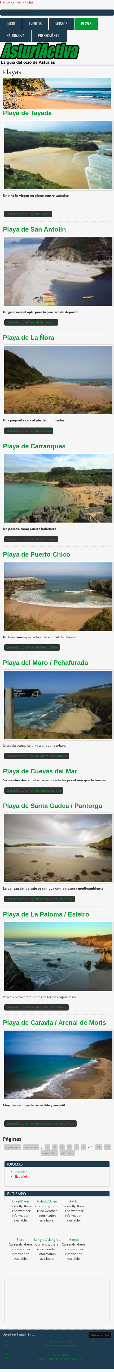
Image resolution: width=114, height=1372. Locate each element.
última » (67, 1153)
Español (21, 1176)
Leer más (28, 214)
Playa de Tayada (27, 112)
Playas (86, 23)
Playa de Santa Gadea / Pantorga (52, 805)
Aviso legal (60, 1354)
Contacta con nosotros (60, 1346)
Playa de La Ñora (28, 337)
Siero (20, 1239)
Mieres (73, 1239)
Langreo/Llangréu (47, 1239)
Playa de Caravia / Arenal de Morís (54, 1022)
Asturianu (22, 1171)
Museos (61, 23)
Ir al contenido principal (17, 2)
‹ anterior (31, 1147)
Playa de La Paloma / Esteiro (46, 914)
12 (107, 1147)
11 (98, 1147)
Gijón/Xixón (20, 1201)
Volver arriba (100, 1335)
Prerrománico (49, 35)
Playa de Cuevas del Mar (40, 771)
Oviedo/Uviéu (47, 1201)
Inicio (11, 23)
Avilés (73, 1201)
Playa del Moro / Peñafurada (45, 662)
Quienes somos (60, 1341)
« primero (12, 1147)
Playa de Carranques (34, 446)
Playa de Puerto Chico (36, 554)
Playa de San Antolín (34, 229)
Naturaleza (15, 35)
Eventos (35, 23)
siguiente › (49, 1153)
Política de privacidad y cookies (60, 1359)
